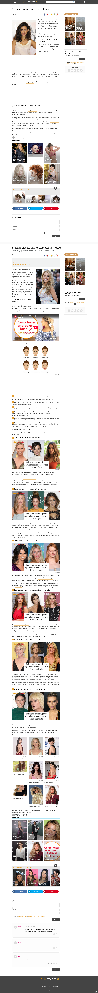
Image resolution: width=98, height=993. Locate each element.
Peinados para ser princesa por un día (19, 181)
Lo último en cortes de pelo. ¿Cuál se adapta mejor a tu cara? (19, 837)
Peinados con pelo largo (18, 758)
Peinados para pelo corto (49, 758)
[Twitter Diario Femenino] (78, 70)
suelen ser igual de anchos (26, 404)
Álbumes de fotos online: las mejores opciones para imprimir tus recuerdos (69, 27)
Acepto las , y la (29, 233)
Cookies (35, 982)
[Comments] (57, 15)
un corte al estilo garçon (39, 732)
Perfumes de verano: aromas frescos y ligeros (79, 28)
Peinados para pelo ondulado (50, 806)
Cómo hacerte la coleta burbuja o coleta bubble (50, 858)
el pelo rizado (24, 289)
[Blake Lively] (51, 840)
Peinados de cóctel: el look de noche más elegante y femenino (35, 154)
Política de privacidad (43, 982)
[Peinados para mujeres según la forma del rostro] (19, 162)
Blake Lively (48, 836)
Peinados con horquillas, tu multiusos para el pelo (19, 858)
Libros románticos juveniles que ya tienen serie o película (69, 42)
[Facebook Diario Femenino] (69, 70)
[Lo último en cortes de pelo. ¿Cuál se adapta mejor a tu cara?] (19, 840)
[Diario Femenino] (30, 2)
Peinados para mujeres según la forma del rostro (19, 160)
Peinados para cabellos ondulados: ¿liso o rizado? (34, 858)
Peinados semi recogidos (34, 782)
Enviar (55, 236)
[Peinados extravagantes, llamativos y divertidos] (35, 183)
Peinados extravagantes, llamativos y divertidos (34, 181)
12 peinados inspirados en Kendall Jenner (23, 867)
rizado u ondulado (32, 110)
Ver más (55, 969)
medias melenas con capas (29, 479)
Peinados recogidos (48, 782)
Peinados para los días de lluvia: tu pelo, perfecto (34, 837)
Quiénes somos (30, 982)
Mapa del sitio (68, 982)
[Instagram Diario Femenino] (75, 70)
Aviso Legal (50, 982)
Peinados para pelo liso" (18, 798)
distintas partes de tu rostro (44, 310)
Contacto (56, 982)
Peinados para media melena (35, 758)
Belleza (47, 855)
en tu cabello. (18, 587)
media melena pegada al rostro (21, 625)
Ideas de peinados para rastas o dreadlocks (51, 160)
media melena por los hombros (45, 578)
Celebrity (48, 834)
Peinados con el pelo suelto (18, 774)
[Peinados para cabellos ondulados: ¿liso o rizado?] (35, 861)
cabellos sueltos (30, 82)
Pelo (13, 134)
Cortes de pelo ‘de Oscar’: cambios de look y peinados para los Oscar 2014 (51, 181)
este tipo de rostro (19, 532)
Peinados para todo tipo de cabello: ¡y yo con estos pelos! (26, 189)
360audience (52, 990)
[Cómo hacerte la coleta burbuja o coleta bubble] (51, 861)
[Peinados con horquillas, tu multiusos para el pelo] (19, 861)
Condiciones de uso (31, 233)
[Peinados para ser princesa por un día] (19, 183)
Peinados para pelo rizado (34, 806)
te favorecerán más (33, 679)
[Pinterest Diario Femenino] (72, 70)
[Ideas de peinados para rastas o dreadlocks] (51, 162)
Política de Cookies (40, 233)
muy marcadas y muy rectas (46, 418)
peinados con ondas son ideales (32, 535)
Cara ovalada (30, 272)
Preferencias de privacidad (22, 233)
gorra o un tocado (54, 122)
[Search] (73, 2)
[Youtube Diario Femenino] (81, 70)
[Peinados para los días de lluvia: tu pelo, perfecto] (35, 840)
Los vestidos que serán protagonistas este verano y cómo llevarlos (80, 42)
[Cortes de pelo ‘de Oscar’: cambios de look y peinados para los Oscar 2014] (51, 183)
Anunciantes (62, 982)
